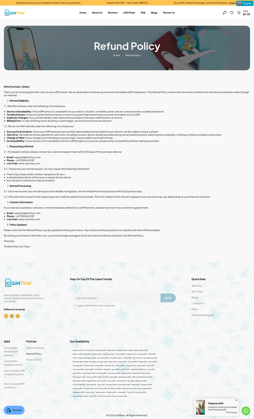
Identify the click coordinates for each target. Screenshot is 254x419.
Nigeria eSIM (91, 381)
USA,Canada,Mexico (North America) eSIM (112, 396)
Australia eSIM (100, 350)
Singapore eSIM (146, 384)
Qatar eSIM (101, 384)
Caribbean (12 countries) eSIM (136, 354)
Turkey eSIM (131, 392)
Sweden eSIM (146, 388)
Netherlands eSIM (124, 377)
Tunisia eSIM (121, 392)
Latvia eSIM (77, 373)
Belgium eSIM (77, 354)
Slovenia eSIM (88, 388)
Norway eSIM (101, 381)
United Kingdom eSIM (80, 396)
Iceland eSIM (141, 365)
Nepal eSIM (113, 377)
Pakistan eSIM (121, 381)
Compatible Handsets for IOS (13, 362)
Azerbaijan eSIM (121, 350)
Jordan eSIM (125, 369)
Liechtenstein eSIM (88, 373)
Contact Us (198, 303)
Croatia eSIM (126, 358)
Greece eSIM (120, 365)
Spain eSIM (125, 388)
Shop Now (221, 2)
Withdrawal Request (203, 315)
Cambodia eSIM (108, 354)
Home (116, 55)
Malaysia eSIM (126, 373)
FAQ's (195, 309)
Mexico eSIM (145, 373)
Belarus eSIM (143, 350)
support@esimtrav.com (27, 157)
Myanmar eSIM (103, 377)
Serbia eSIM (135, 384)
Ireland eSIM (89, 369)
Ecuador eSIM (102, 362)
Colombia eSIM (102, 358)
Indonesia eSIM (78, 369)
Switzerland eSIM (78, 392)
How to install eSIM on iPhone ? (14, 385)
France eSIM (152, 362)
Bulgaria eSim (96, 354)
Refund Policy (34, 353)
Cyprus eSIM (137, 358)
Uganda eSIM (141, 392)
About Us (197, 285)
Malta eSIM (136, 373)
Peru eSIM (130, 381)
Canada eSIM (120, 354)
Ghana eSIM (99, 365)
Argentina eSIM (78, 350)
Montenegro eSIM (79, 377)
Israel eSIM (98, 369)
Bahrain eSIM (132, 350)
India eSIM (150, 365)
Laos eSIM (150, 369)
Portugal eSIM (91, 384)
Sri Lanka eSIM (136, 388)
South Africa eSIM (100, 388)
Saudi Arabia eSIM (123, 384)
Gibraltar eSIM (109, 365)
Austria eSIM (110, 350)
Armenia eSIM (89, 350)
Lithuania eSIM (101, 373)
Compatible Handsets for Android (11, 351)
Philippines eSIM (141, 381)
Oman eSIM (111, 381)
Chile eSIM (151, 354)
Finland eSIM (142, 362)
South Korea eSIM (114, 388)
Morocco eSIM (92, 377)
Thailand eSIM (111, 392)
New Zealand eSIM (79, 381)
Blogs (195, 297)
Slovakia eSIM (77, 388)
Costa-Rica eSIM (115, 358)
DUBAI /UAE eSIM (90, 362)
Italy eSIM (106, 369)
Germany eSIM (88, 365)
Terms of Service (35, 347)
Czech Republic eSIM (150, 358)
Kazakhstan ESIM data (138, 369)
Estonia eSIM (122, 362)
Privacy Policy (34, 359)
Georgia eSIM (77, 365)
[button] (239, 12)
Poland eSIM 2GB (79, 384)
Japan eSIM (115, 369)
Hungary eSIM (130, 365)
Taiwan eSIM (90, 392)
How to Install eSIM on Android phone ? (14, 374)
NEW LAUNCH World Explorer (142, 377)
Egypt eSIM (112, 362)
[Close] (236, 399)
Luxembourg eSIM (114, 373)
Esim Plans (197, 291)
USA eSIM (92, 396)
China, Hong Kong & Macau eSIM (84, 358)
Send (168, 298)
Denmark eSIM (78, 362)
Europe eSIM (132, 362)
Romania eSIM (111, 384)
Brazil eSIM (87, 354)
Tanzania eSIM (100, 392)
